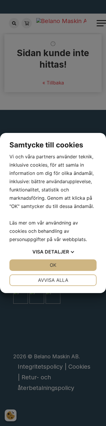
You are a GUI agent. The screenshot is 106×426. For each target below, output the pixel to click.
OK (53, 265)
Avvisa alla (53, 280)
